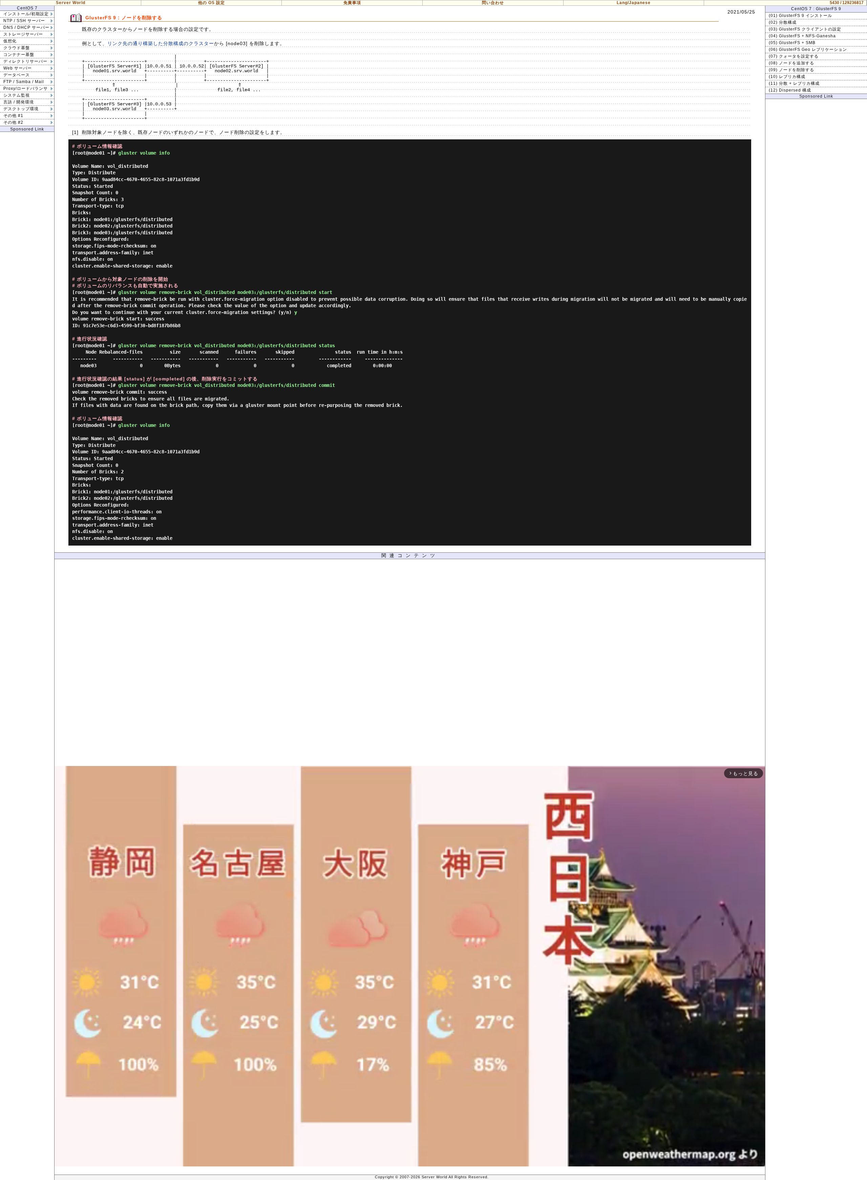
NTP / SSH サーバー (24, 21)
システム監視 (16, 95)
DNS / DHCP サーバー (26, 27)
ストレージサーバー (23, 34)
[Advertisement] (410, 664)
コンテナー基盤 (18, 55)
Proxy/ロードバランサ (25, 88)
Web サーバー (17, 68)
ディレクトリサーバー (25, 61)
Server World (70, 2)
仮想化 (10, 41)
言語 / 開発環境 (18, 102)
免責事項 (352, 2)
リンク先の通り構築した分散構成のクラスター (160, 43)
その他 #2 (13, 122)
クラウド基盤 (16, 48)
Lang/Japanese (634, 2)
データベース (16, 75)
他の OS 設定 (211, 2)
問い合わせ (493, 2)
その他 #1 (13, 116)
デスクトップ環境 (21, 109)
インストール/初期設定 (26, 14)
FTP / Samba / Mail (23, 82)
